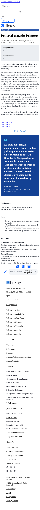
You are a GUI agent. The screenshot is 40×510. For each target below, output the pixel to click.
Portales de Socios (12, 383)
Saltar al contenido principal (10, 2)
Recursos (9, 366)
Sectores (9, 353)
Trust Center (11, 459)
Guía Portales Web (13, 421)
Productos (10, 339)
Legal (8, 493)
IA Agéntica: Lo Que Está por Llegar (19, 394)
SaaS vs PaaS (11, 418)
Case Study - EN (6, 124)
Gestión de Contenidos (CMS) (17, 386)
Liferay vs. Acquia (13, 330)
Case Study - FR (6, 122)
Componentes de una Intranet (17, 379)
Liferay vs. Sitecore (14, 322)
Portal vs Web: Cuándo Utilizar (17, 372)
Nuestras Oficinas (13, 463)
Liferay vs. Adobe (13, 310)
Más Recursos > (12, 403)
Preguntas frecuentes (14, 436)
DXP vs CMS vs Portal (14, 414)
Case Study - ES (6, 126)
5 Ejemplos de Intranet (14, 390)
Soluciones (10, 349)
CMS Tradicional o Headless (16, 429)
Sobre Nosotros (12, 447)
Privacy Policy (12, 501)
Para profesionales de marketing (18, 357)
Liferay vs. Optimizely (15, 314)
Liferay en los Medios (14, 455)
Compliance (11, 497)
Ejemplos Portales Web (14, 425)
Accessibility (11, 489)
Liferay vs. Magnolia (14, 326)
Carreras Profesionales (15, 451)
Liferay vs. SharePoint (15, 318)
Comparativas (11, 305)
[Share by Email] (29, 266)
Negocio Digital (11, 375)
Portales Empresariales (15, 432)
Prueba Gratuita (12, 361)
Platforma (10, 345)
